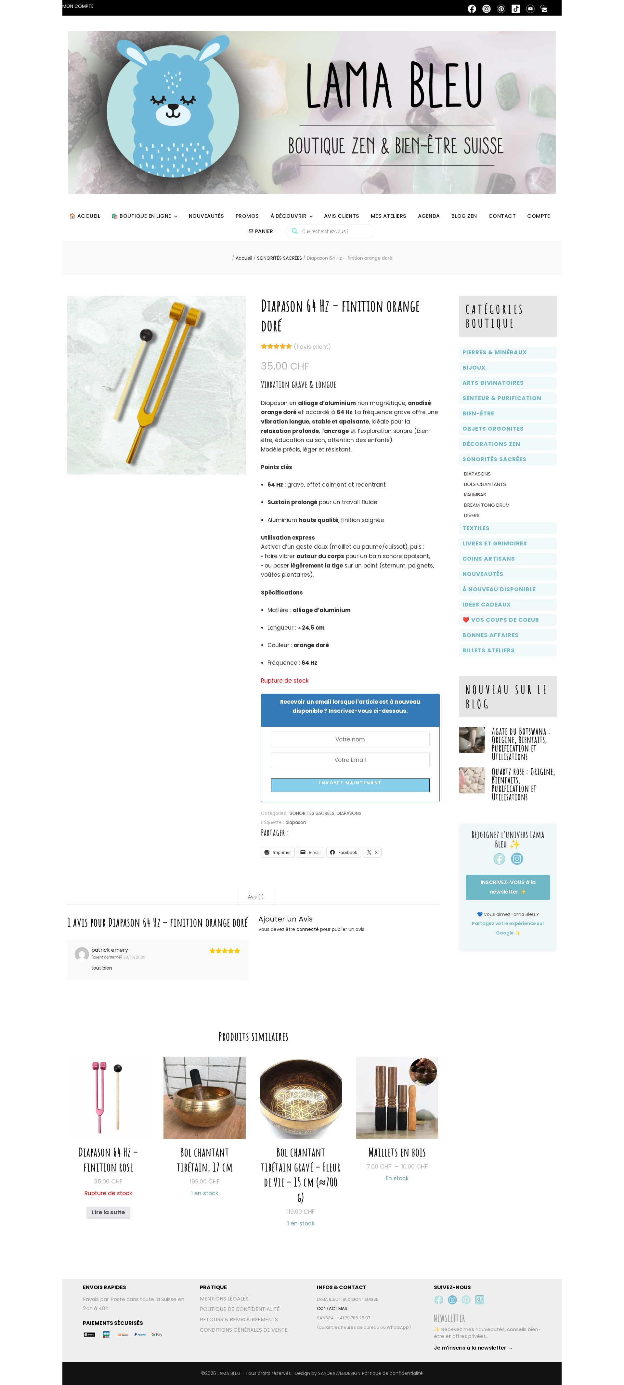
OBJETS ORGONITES (493, 429)
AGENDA (429, 216)
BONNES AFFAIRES (490, 635)
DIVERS (472, 515)
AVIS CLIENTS (341, 216)
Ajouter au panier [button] (204, 1118)
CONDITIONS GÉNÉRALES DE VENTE (244, 1330)
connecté (307, 929)
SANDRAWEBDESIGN (339, 1373)
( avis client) (312, 347)
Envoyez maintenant (350, 783)
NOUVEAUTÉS (206, 216)
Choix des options (397, 1110)
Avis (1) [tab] (256, 897)
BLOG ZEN (464, 216)
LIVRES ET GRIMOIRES (494, 543)
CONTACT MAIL (332, 1308)
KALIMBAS (475, 494)
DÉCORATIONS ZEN (491, 444)
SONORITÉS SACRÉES (312, 813)
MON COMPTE (78, 6)
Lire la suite (108, 1212)
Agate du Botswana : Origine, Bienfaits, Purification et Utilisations (521, 743)
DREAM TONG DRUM (487, 505)
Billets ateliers (488, 650)
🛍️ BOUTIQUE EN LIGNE (141, 216)
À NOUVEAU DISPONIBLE (499, 589)
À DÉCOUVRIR (288, 216)
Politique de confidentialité (392, 1373)
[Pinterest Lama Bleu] (466, 1300)
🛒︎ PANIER (260, 231)
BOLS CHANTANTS (485, 484)
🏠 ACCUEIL (84, 216)
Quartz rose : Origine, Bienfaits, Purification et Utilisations (523, 784)
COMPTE (538, 216)
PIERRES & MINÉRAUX (494, 352)
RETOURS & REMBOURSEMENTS (239, 1319)
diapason (295, 822)
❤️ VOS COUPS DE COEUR (500, 620)
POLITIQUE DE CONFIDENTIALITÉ (240, 1309)
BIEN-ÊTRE (478, 413)
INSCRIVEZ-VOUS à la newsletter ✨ (508, 887)
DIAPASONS (349, 813)
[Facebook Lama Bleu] (439, 1300)
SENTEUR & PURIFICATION (501, 398)
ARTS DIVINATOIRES (493, 383)
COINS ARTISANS (488, 559)
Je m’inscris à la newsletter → (473, 1348)
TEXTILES (476, 528)
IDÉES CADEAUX (486, 604)
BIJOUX (474, 368)
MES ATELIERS (389, 216)
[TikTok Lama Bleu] (480, 1300)
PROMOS (247, 216)
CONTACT (502, 216)
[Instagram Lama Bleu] (452, 1300)
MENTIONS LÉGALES (224, 1298)
